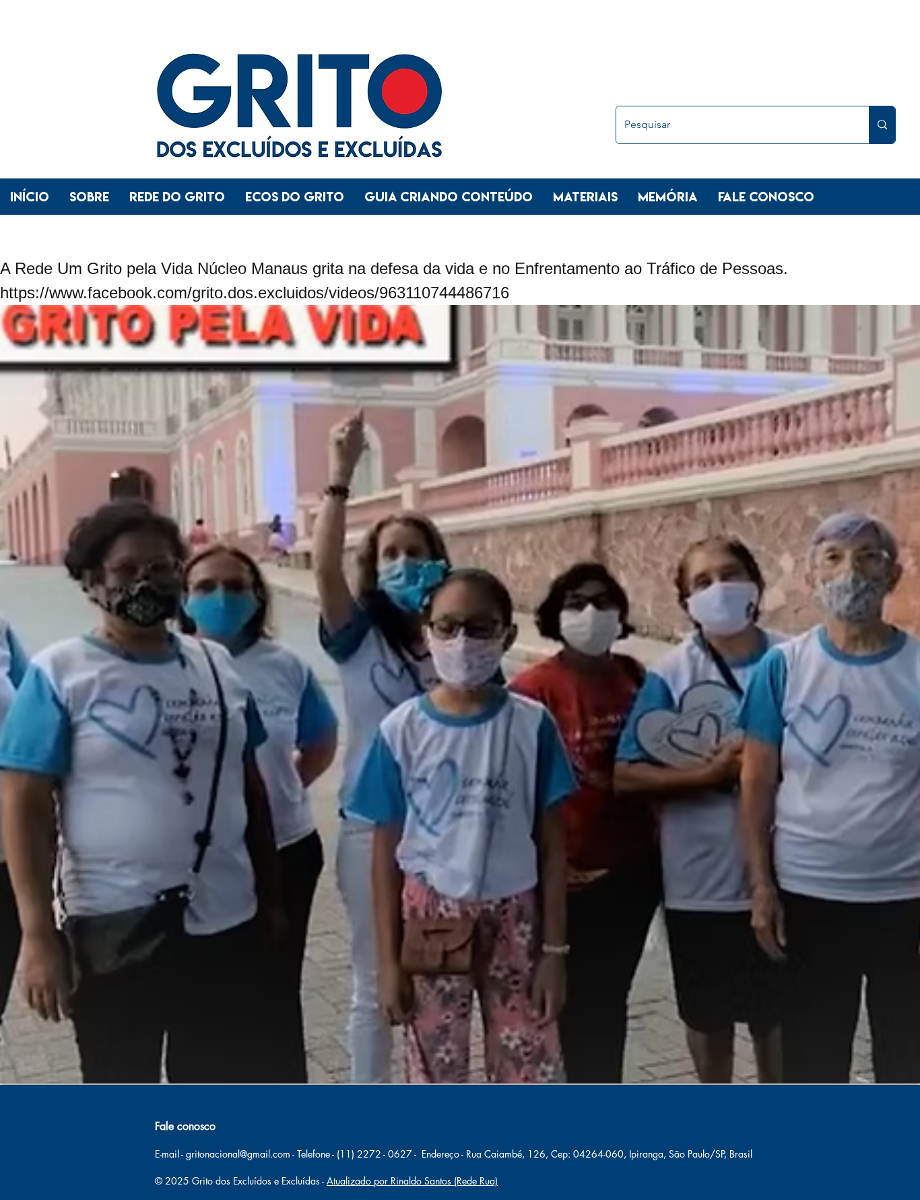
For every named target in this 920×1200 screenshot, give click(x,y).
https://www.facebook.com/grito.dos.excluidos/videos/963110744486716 (254, 293)
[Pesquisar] (882, 124)
